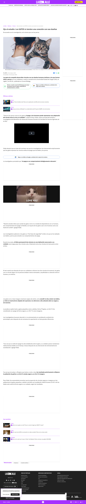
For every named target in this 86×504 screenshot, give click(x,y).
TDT (39, 478)
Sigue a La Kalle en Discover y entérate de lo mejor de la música (46, 85)
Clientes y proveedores (42, 483)
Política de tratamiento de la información (64, 478)
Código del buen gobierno (43, 480)
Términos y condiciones (61, 481)
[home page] (43, 2)
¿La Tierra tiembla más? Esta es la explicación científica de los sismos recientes (31, 102)
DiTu (22, 483)
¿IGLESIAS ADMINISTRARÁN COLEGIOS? (59, 5)
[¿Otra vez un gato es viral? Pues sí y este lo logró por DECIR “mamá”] (6, 425)
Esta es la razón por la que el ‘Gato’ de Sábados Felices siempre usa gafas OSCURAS (32, 439)
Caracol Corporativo (25, 489)
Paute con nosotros (41, 484)
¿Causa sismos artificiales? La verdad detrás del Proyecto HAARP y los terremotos (31, 109)
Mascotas (16, 462)
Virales (12, 423)
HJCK (22, 481)
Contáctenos (40, 481)
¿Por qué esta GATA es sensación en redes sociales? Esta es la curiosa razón (30, 432)
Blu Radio (23, 480)
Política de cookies (60, 480)
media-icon (43, 502)
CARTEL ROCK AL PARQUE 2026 (30, 5)
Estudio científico (24, 462)
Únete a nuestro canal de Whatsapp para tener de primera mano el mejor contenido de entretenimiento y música (18, 86)
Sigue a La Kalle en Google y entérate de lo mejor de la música (32, 157)
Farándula (13, 437)
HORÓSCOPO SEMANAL (18, 5)
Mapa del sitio (40, 486)
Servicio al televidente (42, 475)
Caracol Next (23, 491)
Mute (71, 502)
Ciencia (12, 100)
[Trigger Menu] (4, 2)
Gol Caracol (23, 478)
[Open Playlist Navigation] (82, 502)
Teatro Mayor (23, 486)
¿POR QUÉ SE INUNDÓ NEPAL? (43, 5)
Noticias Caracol (24, 475)
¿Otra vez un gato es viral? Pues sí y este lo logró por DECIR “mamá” (28, 425)
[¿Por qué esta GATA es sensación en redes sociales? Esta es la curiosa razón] (6, 432)
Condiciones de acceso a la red (63, 475)
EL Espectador (24, 484)
